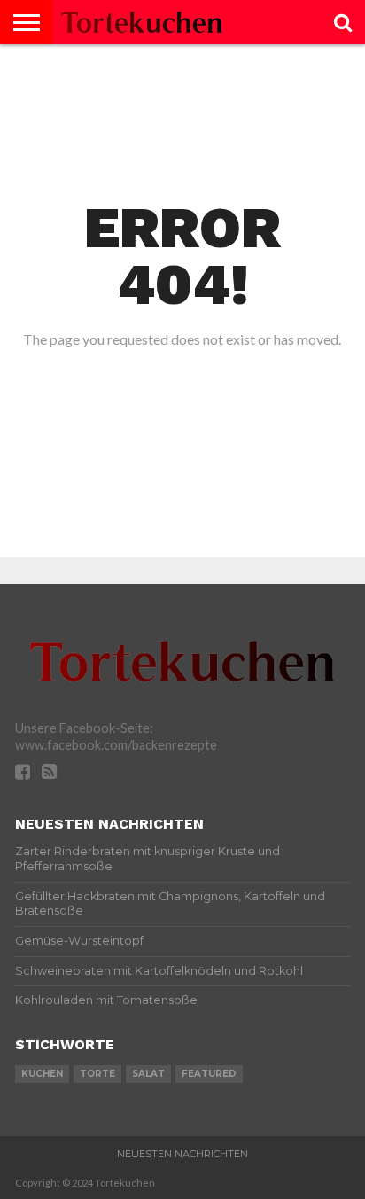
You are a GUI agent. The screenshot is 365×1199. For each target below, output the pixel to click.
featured (209, 1073)
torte (97, 1073)
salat (148, 1073)
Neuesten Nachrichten (182, 1154)
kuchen (42, 1073)
